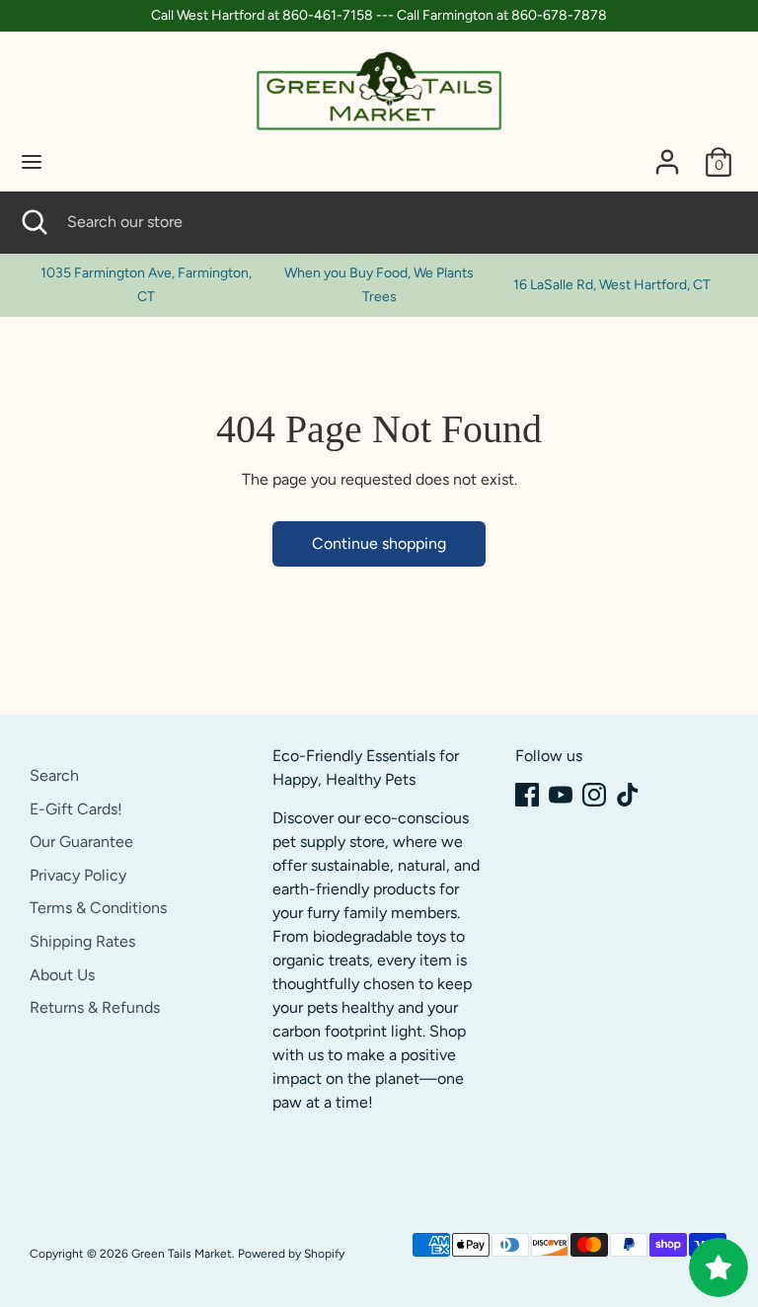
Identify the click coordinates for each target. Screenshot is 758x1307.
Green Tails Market (181, 1254)
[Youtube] (560, 795)
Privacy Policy (78, 875)
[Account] (667, 153)
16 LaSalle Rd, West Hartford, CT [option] (612, 284)
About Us (62, 974)
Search (54, 775)
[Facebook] (527, 795)
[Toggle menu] (31, 161)
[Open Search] (33, 222)
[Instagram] (594, 795)
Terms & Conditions (98, 907)
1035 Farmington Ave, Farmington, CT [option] (146, 285)
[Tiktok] (628, 795)
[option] (379, 285)
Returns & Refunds (95, 1007)
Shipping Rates (82, 941)
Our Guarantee (81, 841)
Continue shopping (379, 543)
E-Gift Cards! (76, 809)
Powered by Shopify (291, 1254)
